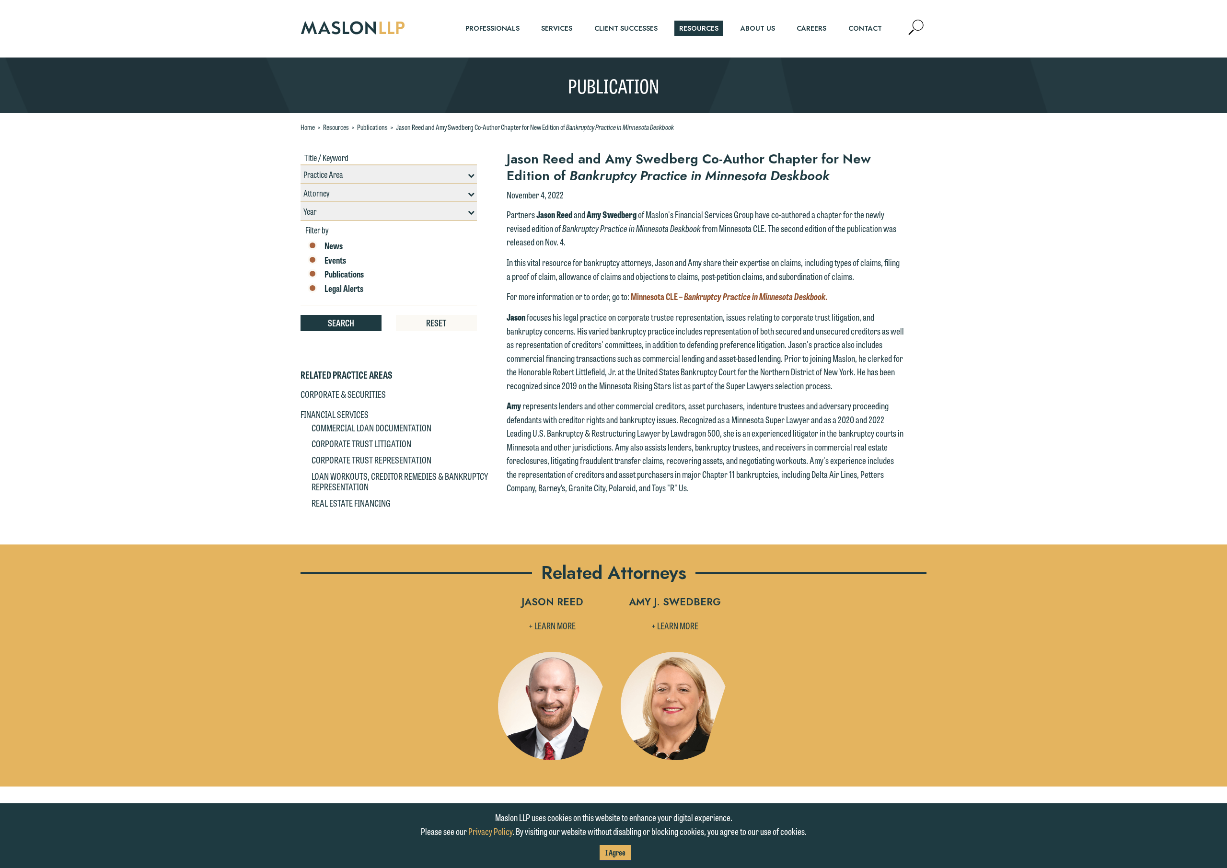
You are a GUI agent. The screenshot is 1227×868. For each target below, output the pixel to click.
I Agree (615, 852)
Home (308, 127)
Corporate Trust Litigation (361, 443)
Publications (372, 127)
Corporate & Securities (343, 394)
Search (341, 322)
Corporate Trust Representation (371, 459)
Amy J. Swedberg (675, 602)
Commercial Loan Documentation (371, 427)
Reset (436, 322)
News (333, 246)
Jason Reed (552, 602)
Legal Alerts (343, 288)
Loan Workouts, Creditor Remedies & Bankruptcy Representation (400, 481)
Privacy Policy (490, 831)
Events (335, 260)
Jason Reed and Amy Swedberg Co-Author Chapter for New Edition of (535, 127)
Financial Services (335, 414)
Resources (336, 127)
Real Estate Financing (351, 502)
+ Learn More (552, 625)
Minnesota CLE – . (729, 296)
